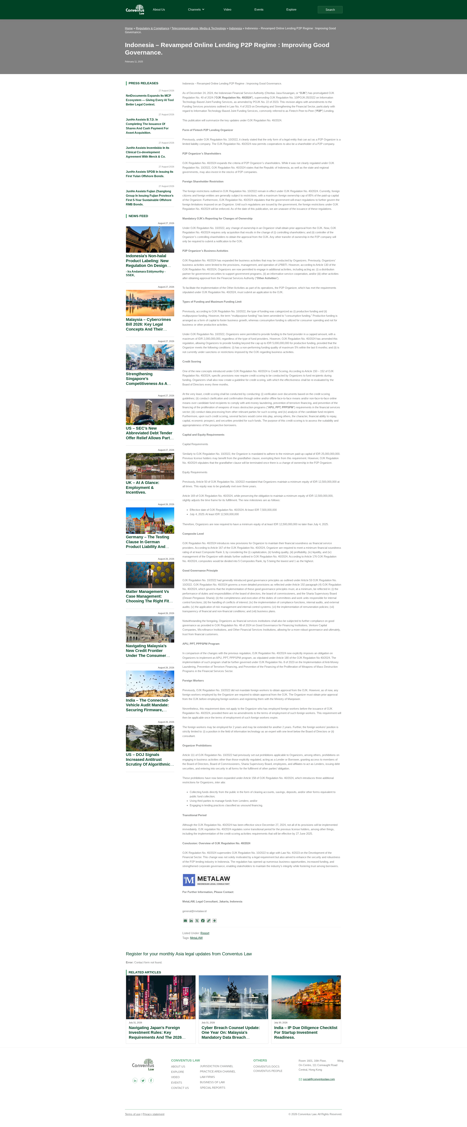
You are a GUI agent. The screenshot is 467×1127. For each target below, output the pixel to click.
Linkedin (135, 1080)
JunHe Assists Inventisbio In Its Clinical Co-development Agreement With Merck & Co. (147, 152)
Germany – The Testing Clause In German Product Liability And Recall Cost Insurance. (147, 544)
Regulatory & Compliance (152, 28)
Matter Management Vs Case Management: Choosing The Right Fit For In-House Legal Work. (150, 598)
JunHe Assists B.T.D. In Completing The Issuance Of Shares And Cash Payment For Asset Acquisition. (147, 126)
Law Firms (207, 1076)
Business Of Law (212, 1082)
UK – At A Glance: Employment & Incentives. (142, 487)
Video (175, 1077)
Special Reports (212, 1087)
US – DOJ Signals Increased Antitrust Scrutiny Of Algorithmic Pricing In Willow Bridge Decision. (148, 764)
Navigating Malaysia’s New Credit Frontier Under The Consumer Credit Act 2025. (146, 653)
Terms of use (132, 1114)
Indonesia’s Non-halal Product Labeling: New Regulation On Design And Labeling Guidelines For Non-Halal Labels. (149, 265)
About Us (178, 1066)
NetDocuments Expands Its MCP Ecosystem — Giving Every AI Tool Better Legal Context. (150, 100)
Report (204, 933)
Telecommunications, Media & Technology (198, 28)
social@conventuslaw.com (319, 1079)
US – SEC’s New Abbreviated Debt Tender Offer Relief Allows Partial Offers (150, 435)
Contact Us (180, 1087)
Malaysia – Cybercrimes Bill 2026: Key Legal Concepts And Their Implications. (148, 326)
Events (176, 1082)
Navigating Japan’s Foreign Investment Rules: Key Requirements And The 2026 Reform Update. (155, 1034)
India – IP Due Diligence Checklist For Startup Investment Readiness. (305, 1032)
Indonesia (235, 28)
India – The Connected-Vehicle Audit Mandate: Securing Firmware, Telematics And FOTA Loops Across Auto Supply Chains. (147, 712)
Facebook (151, 1080)
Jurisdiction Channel (216, 1066)
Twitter (143, 1080)
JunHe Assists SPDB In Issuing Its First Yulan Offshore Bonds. (149, 174)
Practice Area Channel (218, 1071)
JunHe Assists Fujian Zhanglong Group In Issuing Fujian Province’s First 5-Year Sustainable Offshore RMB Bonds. (149, 198)
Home (129, 28)
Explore (177, 1071)
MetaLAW (196, 937)
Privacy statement (153, 1114)
